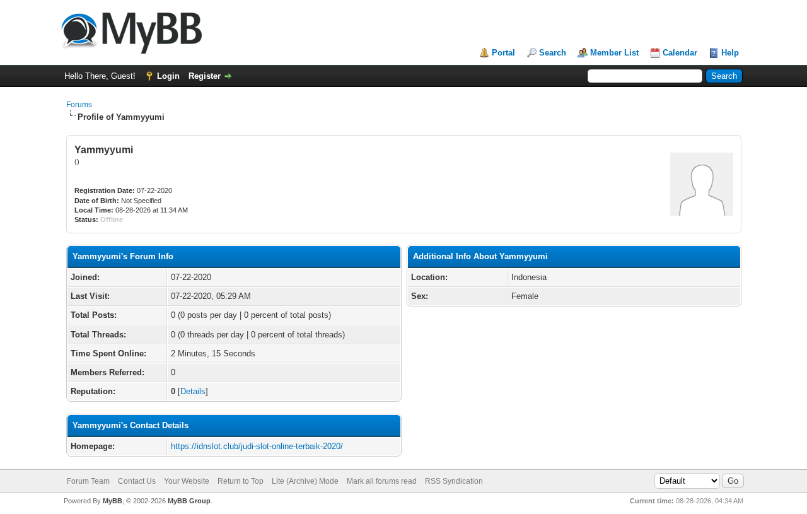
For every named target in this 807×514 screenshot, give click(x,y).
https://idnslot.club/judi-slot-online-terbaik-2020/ (257, 446)
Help (730, 52)
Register (205, 76)
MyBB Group (189, 501)
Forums (79, 104)
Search (552, 52)
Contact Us (137, 481)
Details (193, 391)
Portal (503, 52)
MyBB (112, 501)
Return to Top (241, 481)
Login (168, 76)
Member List (614, 52)
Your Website (186, 481)
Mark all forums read (382, 481)
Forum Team (88, 481)
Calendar (680, 52)
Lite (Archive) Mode (305, 481)
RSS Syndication (454, 481)
